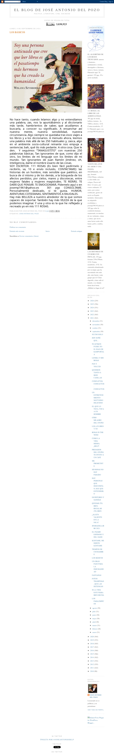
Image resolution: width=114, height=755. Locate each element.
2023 (92, 311)
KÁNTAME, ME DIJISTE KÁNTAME (98, 543)
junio (94, 615)
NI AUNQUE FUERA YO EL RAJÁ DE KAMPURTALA (98, 349)
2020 (92, 636)
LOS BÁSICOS (17, 32)
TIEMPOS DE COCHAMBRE (97, 552)
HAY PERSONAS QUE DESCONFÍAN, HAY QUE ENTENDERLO (98, 486)
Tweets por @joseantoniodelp (57, 739)
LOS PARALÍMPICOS (98, 601)
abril (94, 622)
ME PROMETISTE (97, 463)
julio (94, 611)
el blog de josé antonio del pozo (57, 9)
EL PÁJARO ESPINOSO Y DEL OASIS (98, 534)
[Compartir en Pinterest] (59, 211)
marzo (94, 625)
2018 (92, 643)
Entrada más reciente (17, 231)
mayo (94, 618)
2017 (92, 647)
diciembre (96, 321)
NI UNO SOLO (97, 334)
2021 (92, 318)
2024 (92, 307)
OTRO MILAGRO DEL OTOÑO (98, 420)
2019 (92, 640)
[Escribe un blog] (52, 211)
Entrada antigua (76, 231)
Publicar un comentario (18, 227)
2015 (92, 654)
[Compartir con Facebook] (57, 211)
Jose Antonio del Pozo (29, 213)
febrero (95, 629)
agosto (94, 608)
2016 (92, 650)
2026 (92, 301)
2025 (92, 304)
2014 (92, 657)
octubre (95, 328)
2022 (92, 314)
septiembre (96, 331)
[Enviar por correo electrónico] (50, 211)
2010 (92, 671)
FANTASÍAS (96, 575)
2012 (92, 664)
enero (94, 632)
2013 (92, 661)
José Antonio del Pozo (96, 696)
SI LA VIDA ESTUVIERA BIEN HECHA (98, 592)
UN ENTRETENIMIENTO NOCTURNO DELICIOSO (97, 397)
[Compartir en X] (54, 211)
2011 (92, 668)
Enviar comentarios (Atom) (29, 236)
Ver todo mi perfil (96, 710)
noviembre (96, 324)
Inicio (48, 231)
